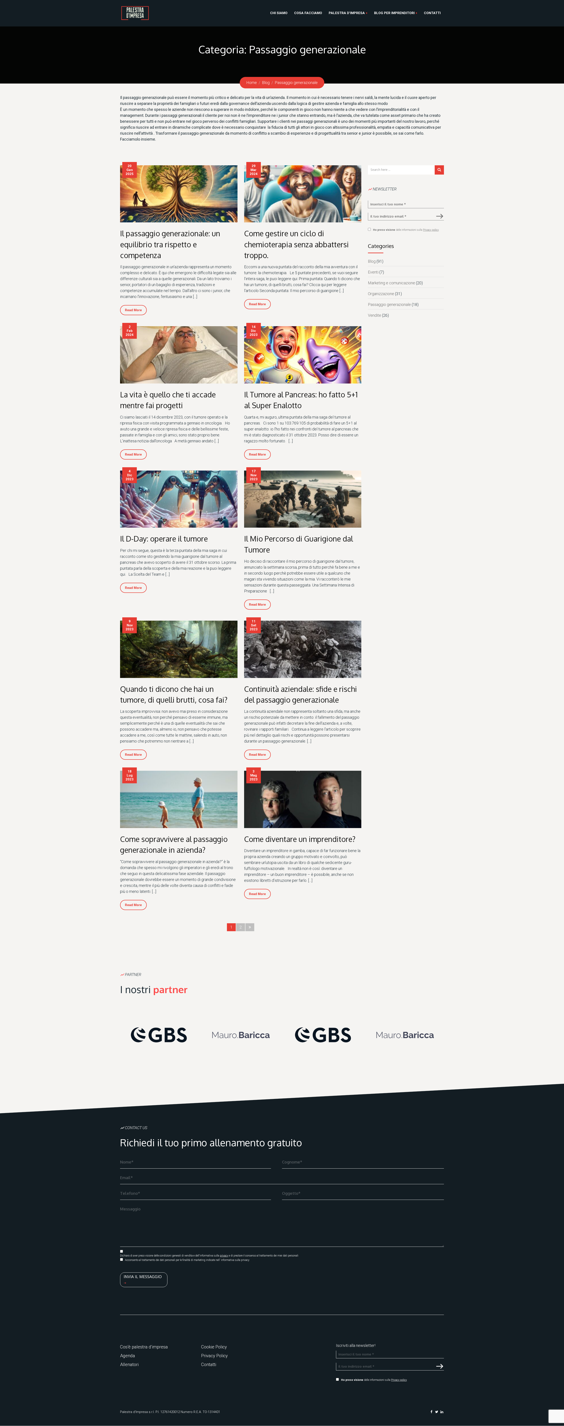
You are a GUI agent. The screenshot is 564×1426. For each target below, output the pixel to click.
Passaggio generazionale (389, 304)
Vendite (374, 315)
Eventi (373, 272)
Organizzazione (381, 293)
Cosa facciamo (308, 13)
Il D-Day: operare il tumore (164, 538)
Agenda (127, 1355)
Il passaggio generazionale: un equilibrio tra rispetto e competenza (170, 244)
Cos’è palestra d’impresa (144, 1347)
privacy (224, 1255)
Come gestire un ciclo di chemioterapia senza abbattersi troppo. (296, 244)
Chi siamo (279, 13)
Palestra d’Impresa (347, 13)
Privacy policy (431, 229)
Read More (133, 310)
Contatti (432, 13)
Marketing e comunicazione (391, 283)
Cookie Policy (214, 1347)
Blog (372, 261)
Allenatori (129, 1364)
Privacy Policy (214, 1355)
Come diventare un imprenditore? (300, 839)
